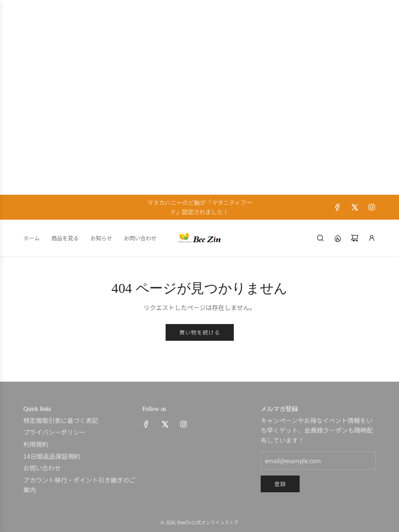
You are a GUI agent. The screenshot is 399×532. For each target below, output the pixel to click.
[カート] (354, 238)
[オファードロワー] (337, 238)
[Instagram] (371, 207)
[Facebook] (337, 207)
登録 (280, 484)
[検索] (320, 238)
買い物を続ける (199, 332)
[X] (354, 207)
